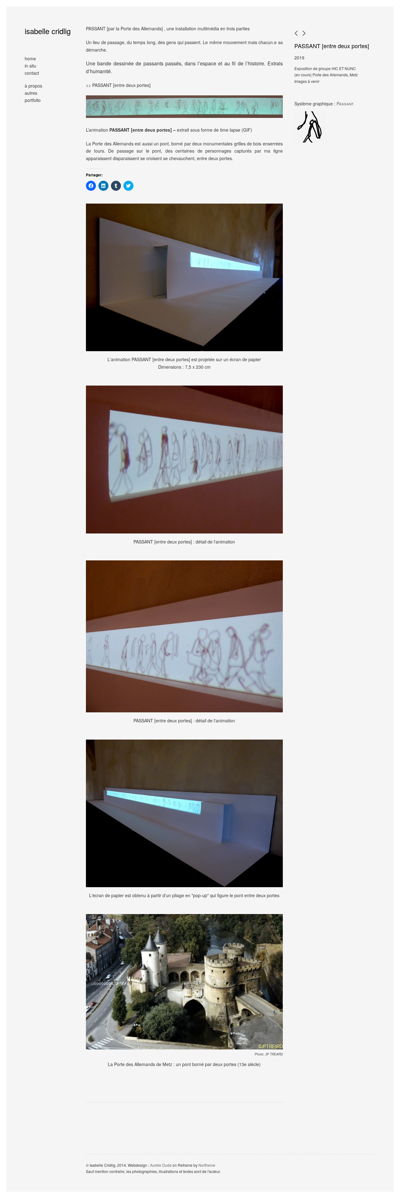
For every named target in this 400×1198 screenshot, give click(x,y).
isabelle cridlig (48, 30)
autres (31, 93)
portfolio (33, 100)
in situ (30, 66)
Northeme (206, 1165)
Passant (345, 103)
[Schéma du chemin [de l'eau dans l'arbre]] (296, 33)
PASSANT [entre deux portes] (331, 46)
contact (32, 73)
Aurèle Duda (161, 1165)
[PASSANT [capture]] (304, 33)
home (30, 58)
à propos (33, 86)
